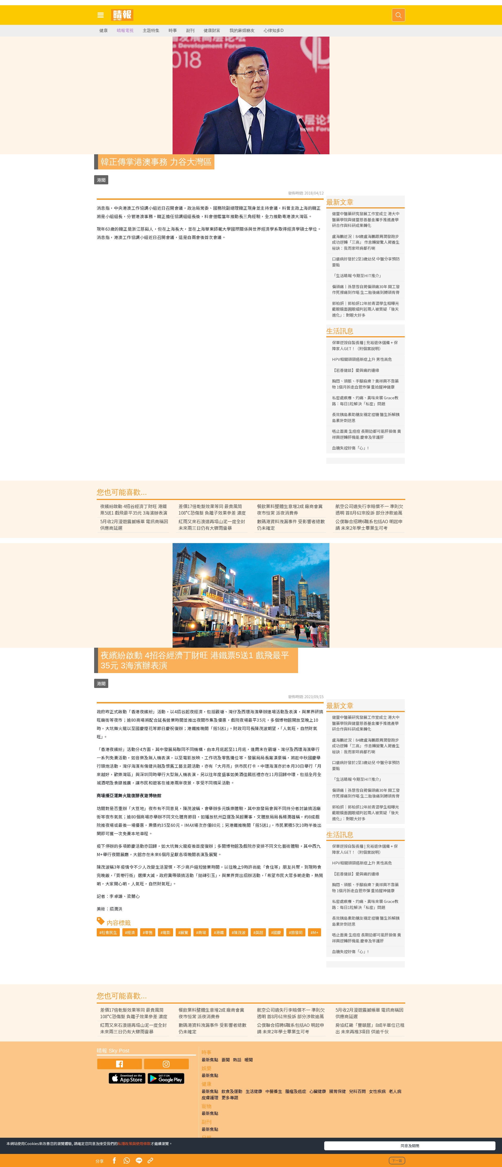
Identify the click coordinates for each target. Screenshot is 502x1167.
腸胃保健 (337, 1091)
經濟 (131, 932)
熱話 (237, 1059)
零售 (149, 932)
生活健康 (254, 1091)
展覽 (184, 932)
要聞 (225, 1059)
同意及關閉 (410, 1145)
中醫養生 (273, 1091)
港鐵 (220, 932)
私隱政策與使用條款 (134, 1143)
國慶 (277, 932)
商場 (202, 932)
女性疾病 (377, 1091)
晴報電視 (125, 30)
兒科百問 (357, 1091)
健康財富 (212, 30)
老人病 (395, 1091)
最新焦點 (210, 1059)
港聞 (101, 180)
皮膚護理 (210, 1097)
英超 (259, 932)
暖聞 (248, 1059)
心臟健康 (317, 1091)
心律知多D (274, 30)
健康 (103, 30)
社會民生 (109, 932)
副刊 (190, 30)
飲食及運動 (231, 1091)
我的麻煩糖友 (242, 30)
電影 (166, 932)
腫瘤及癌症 (295, 1091)
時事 (173, 30)
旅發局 (297, 932)
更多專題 (229, 1097)
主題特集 (151, 30)
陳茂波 (240, 932)
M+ (315, 932)
